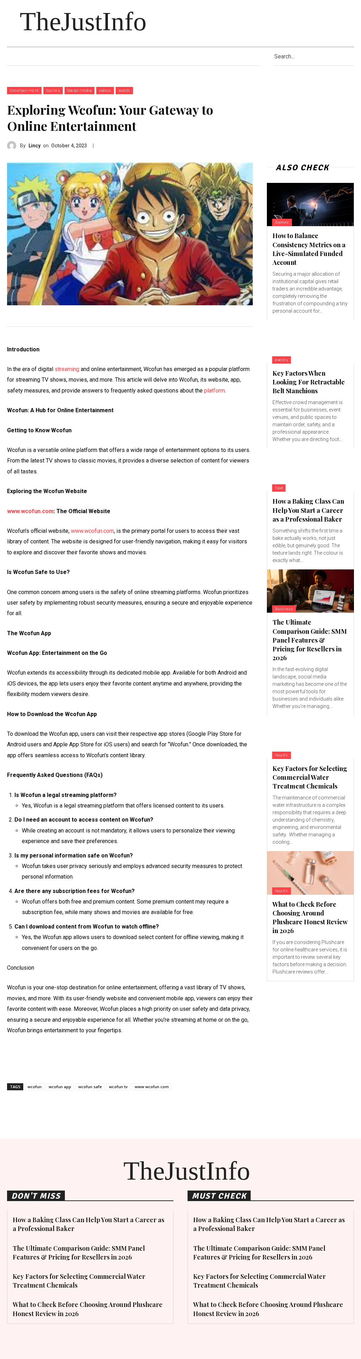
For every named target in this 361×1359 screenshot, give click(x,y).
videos (105, 90)
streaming (67, 369)
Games (53, 90)
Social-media (79, 90)
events (281, 360)
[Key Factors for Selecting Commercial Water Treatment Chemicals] (310, 737)
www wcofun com (152, 1086)
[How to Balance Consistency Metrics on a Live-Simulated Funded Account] (310, 204)
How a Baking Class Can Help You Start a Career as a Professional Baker (308, 510)
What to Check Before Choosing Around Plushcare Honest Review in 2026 (310, 917)
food (279, 488)
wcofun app (60, 1086)
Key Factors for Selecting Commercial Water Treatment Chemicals (310, 777)
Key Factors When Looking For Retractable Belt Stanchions (309, 382)
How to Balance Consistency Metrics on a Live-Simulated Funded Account (309, 249)
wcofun (34, 1086)
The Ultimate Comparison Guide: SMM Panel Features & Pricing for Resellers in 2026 (310, 640)
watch (124, 90)
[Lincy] (13, 145)
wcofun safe (90, 1086)
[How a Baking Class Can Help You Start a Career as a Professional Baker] (310, 470)
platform (214, 390)
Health (281, 755)
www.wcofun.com (30, 511)
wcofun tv (118, 1086)
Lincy (35, 145)
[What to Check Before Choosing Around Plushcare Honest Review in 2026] (310, 872)
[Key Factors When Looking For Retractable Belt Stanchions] (310, 341)
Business (284, 609)
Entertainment (24, 90)
